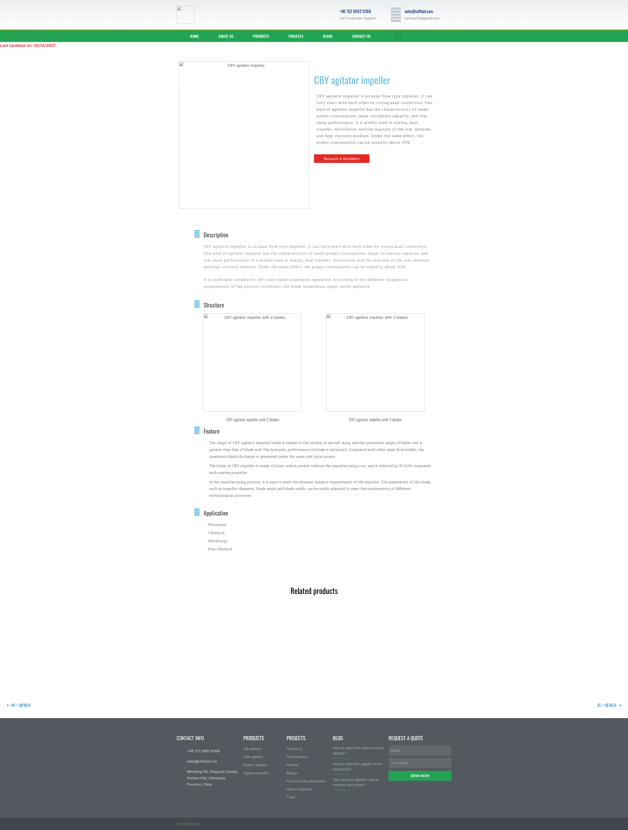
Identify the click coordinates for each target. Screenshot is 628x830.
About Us (225, 36)
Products (261, 36)
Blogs (328, 36)
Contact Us (361, 36)
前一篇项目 (18, 705)
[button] (341, 158)
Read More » (342, 758)
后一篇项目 (609, 705)
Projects (295, 36)
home (194, 36)
